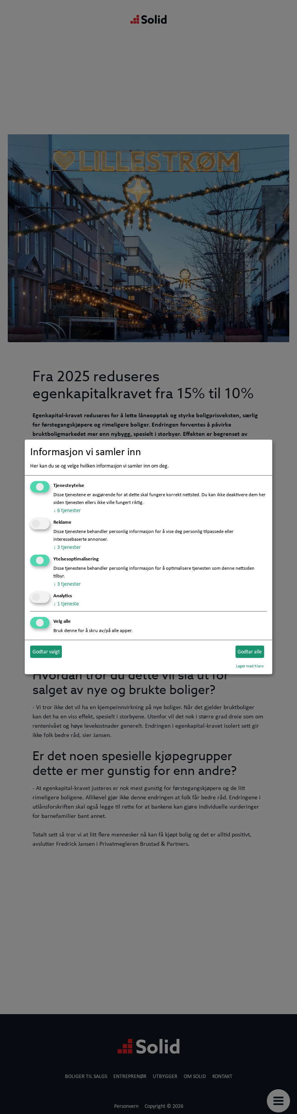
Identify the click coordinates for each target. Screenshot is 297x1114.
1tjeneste (66, 603)
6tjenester (67, 510)
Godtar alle (249, 651)
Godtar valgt (46, 651)
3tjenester (67, 546)
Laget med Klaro (250, 665)
